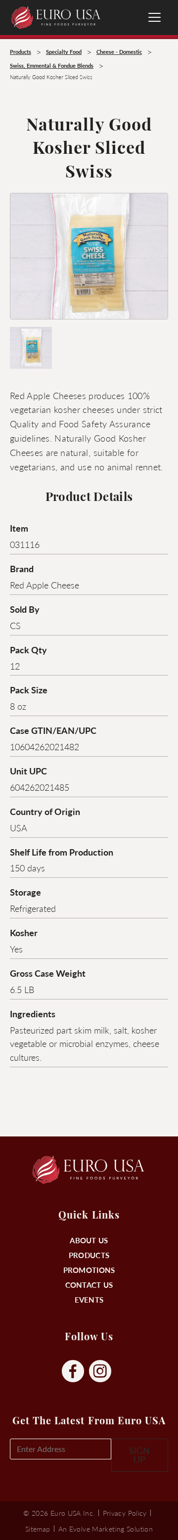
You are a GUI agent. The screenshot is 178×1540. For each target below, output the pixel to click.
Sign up (139, 1454)
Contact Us (89, 1284)
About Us (89, 1240)
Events (89, 1299)
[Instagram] (100, 1371)
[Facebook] (73, 1371)
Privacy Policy (125, 1513)
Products (89, 1255)
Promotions (89, 1270)
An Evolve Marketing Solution (105, 1529)
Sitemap (37, 1529)
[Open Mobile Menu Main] (154, 17)
